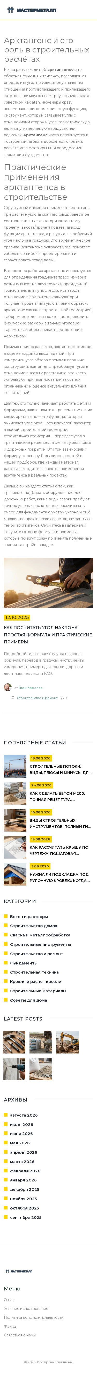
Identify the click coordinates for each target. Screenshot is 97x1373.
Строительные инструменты (40, 944)
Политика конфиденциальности (34, 1317)
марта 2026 (22, 1161)
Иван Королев (30, 688)
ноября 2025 (23, 1198)
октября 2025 (24, 1208)
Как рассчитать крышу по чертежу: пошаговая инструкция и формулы (59, 853)
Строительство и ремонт (37, 698)
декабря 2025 (24, 1189)
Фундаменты (24, 963)
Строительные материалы (38, 990)
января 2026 (23, 1180)
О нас (9, 1299)
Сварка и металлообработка (40, 935)
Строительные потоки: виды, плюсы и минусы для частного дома (60, 772)
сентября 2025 (25, 1217)
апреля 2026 (23, 1152)
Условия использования (26, 1308)
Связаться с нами (20, 1335)
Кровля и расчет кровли (35, 981)
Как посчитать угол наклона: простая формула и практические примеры (48, 634)
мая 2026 (20, 1142)
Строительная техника (34, 972)
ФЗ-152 (10, 1326)
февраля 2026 (25, 1170)
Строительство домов (33, 925)
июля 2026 (21, 1124)
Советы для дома (28, 1000)
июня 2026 (21, 1133)
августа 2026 (24, 1115)
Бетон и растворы (29, 916)
